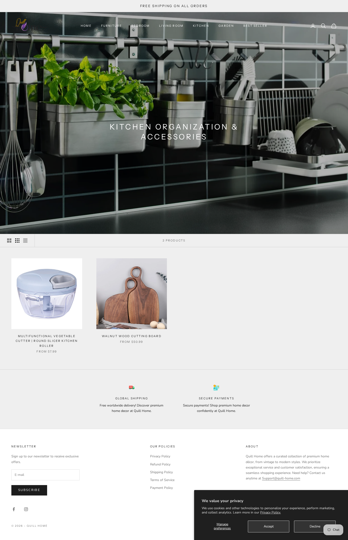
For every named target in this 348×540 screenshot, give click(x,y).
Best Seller (255, 25)
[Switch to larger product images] (9, 240)
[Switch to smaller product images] (17, 240)
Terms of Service (162, 480)
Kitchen (201, 25)
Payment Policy (161, 488)
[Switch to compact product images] (25, 240)
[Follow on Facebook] (13, 509)
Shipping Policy (161, 472)
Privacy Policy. (270, 512)
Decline (315, 526)
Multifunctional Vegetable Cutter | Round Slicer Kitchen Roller (47, 341)
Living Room (171, 25)
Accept (269, 526)
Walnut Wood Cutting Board (131, 336)
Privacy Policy (160, 456)
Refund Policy (160, 464)
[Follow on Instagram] (26, 509)
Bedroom (140, 25)
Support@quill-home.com (281, 478)
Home (86, 25)
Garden (226, 25)
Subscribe (29, 490)
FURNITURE (111, 25)
